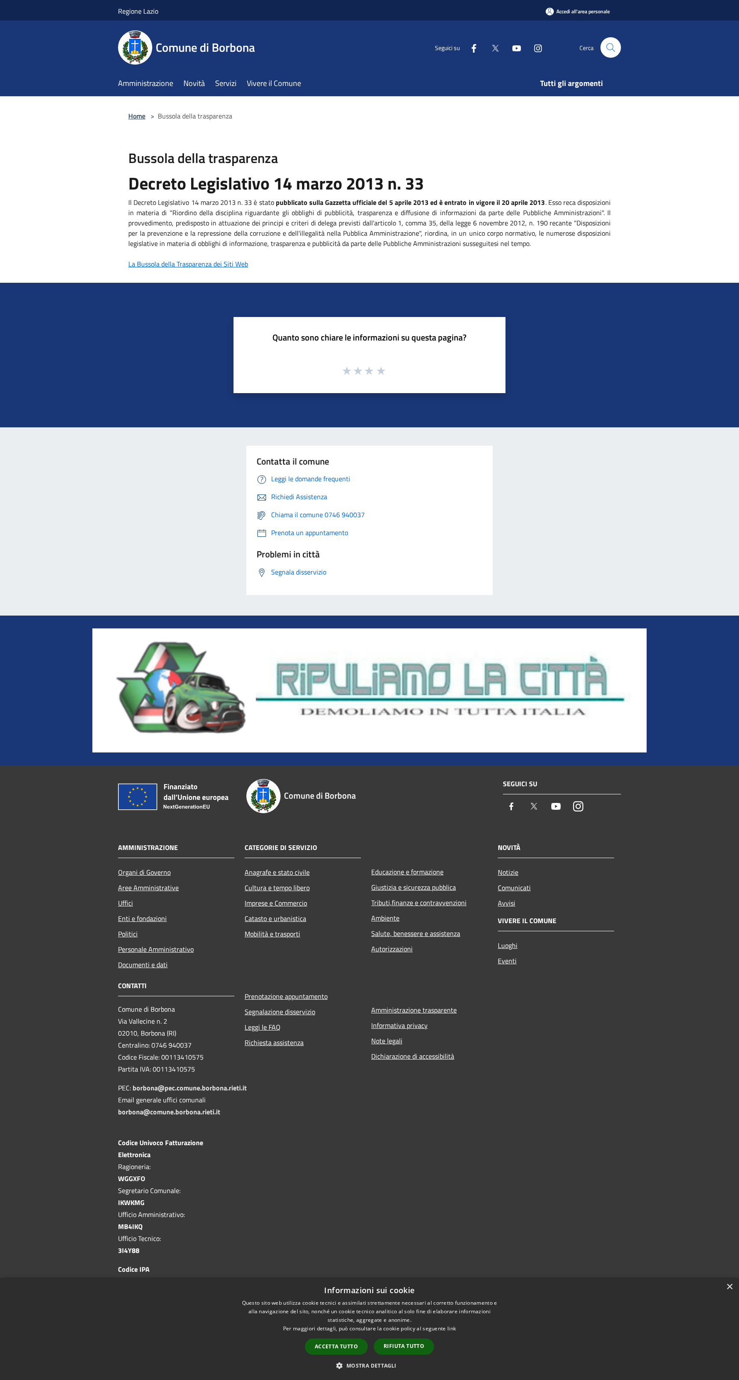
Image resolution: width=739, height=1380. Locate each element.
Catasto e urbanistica (275, 918)
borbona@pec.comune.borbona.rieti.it (190, 1088)
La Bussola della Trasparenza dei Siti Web (188, 264)
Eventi (507, 961)
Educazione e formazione (407, 872)
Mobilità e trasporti (272, 934)
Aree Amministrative (148, 887)
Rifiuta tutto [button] (404, 1346)
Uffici (125, 903)
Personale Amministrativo (156, 949)
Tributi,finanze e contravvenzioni (419, 902)
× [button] (729, 1287)
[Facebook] (470, 47)
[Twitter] (491, 47)
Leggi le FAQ (263, 1027)
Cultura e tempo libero (277, 887)
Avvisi (506, 903)
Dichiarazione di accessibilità (412, 1056)
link (451, 1328)
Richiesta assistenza (274, 1042)
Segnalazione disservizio (280, 1012)
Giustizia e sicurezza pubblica (413, 887)
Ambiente (385, 918)
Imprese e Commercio (276, 903)
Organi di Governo (144, 872)
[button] (369, 1365)
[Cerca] (610, 47)
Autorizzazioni (392, 949)
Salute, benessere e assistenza (415, 933)
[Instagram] (534, 47)
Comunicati (514, 887)
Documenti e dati (143, 964)
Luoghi (507, 945)
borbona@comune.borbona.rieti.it (169, 1112)
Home (136, 116)
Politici (128, 934)
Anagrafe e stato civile (277, 872)
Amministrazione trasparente (414, 1010)
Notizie (508, 872)
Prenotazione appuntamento (286, 996)
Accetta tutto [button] (336, 1346)
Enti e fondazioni (142, 918)
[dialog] (369, 1329)
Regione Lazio (138, 11)
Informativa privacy (399, 1025)
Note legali (386, 1041)
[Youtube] (513, 47)
